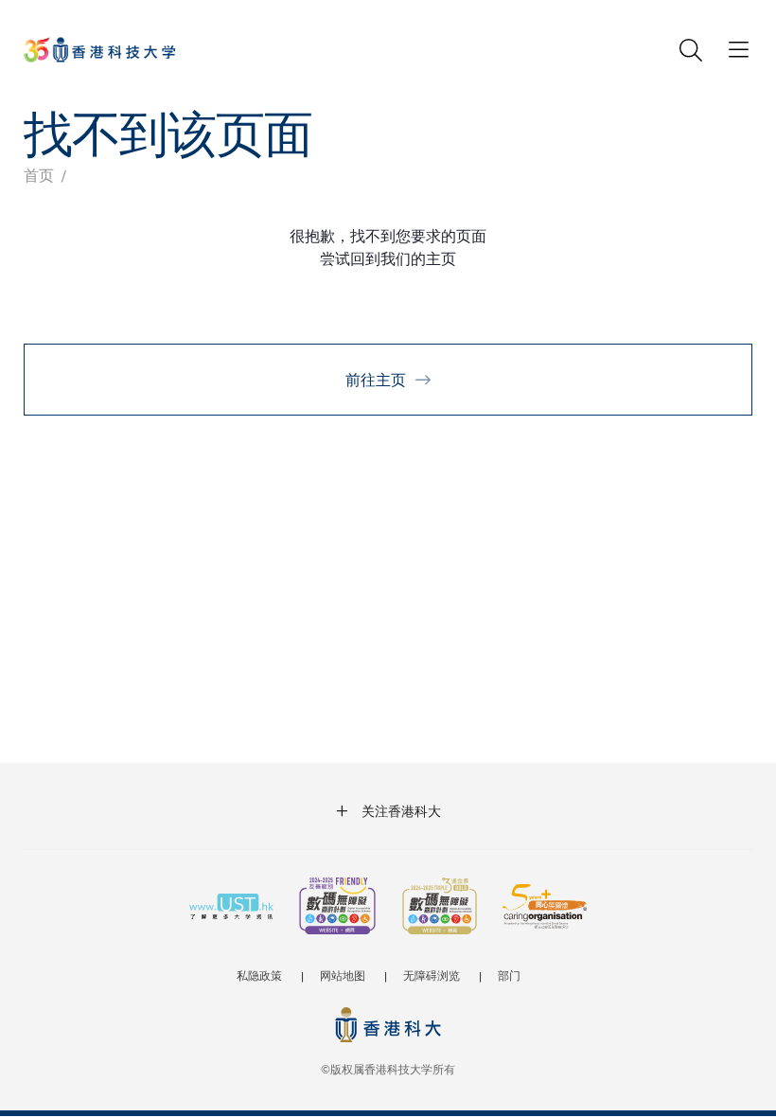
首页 (39, 175)
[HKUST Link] (99, 49)
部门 (509, 975)
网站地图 (342, 975)
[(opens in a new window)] (337, 908)
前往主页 (375, 379)
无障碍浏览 (431, 975)
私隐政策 (259, 975)
